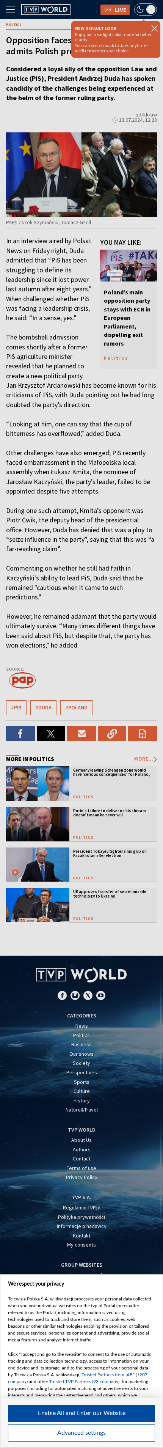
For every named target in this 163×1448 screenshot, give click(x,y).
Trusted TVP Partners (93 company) (84, 1381)
